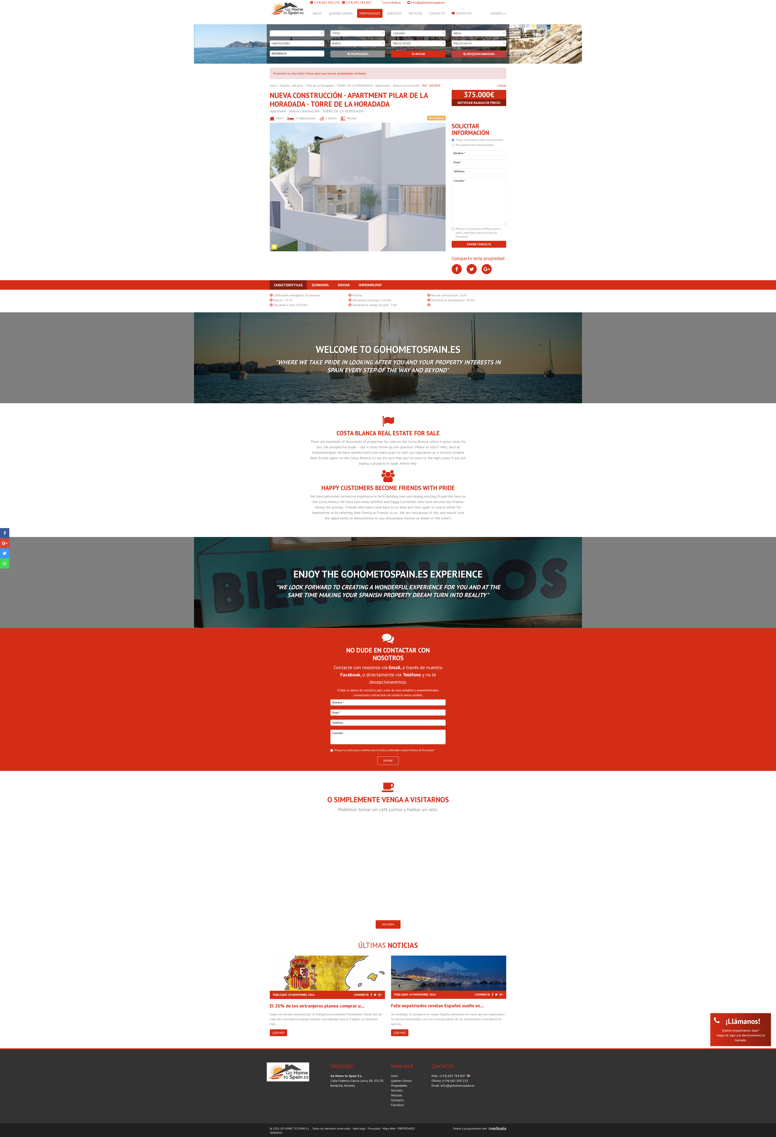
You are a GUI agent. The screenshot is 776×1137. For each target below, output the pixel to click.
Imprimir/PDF (370, 285)
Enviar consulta (479, 244)
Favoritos (463, 13)
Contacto (437, 13)
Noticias (415, 13)
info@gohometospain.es (428, 2)
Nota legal (359, 1128)
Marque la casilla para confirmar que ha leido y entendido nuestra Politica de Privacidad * (478, 232)
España (284, 85)
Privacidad (374, 1128)
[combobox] (297, 33)
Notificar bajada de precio (479, 103)
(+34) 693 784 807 (359, 2)
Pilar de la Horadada (320, 85)
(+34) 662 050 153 (327, 2)
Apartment (382, 85)
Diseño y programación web (470, 1128)
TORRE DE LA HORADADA (354, 85)
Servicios (394, 13)
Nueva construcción (406, 85)
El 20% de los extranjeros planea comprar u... (317, 1006)
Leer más (278, 1033)
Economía (320, 285)
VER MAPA (388, 924)
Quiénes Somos (341, 13)
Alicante (297, 85)
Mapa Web (389, 1128)
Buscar (419, 54)
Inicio (317, 13)
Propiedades (370, 13)
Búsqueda (480, 54)
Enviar (344, 285)
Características (288, 285)
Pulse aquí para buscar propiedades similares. (336, 73)
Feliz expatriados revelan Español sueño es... (437, 1005)
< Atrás (501, 85)
